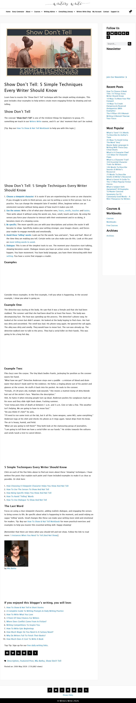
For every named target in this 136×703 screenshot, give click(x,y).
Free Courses (112, 225)
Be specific (11, 224)
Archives (110, 236)
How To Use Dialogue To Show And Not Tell (26, 500)
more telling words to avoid (22, 242)
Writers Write (35, 121)
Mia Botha (11, 568)
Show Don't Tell (53, 661)
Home (8, 12)
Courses (37, 12)
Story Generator (18, 12)
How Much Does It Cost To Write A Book (24, 639)
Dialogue (10, 245)
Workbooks (111, 222)
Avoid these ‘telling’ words (18, 235)
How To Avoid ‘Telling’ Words (20, 496)
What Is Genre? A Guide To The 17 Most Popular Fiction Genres (119, 182)
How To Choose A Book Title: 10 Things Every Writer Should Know (117, 93)
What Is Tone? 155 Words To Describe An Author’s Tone (118, 135)
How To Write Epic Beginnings (20, 628)
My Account (96, 12)
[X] (30, 653)
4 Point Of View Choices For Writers (22, 618)
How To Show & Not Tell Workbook (33, 128)
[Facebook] (7, 653)
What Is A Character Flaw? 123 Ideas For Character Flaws (118, 154)
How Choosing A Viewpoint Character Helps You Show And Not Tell (37, 486)
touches (75, 210)
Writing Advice (49, 12)
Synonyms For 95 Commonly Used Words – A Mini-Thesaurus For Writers (118, 196)
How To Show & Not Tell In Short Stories (25, 607)
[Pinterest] (24, 653)
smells (68, 210)
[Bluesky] (13, 653)
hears (61, 210)
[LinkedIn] (18, 653)
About (28, 12)
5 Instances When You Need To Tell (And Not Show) (34, 535)
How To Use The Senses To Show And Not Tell (27, 489)
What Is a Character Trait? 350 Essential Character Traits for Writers (118, 162)
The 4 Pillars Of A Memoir (118, 113)
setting (9, 256)
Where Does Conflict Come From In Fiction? (26, 621)
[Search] (129, 43)
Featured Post (27, 661)
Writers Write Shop (84, 12)
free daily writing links (37, 645)
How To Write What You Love (19, 614)
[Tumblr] (35, 653)
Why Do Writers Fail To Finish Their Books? (26, 635)
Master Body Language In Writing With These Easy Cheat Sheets (117, 147)
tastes (86, 210)
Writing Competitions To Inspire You (23, 625)
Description (13, 661)
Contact (106, 12)
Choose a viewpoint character (20, 196)
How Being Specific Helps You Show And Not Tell (28, 493)
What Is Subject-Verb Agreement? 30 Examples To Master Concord (118, 189)
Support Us (115, 12)
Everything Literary (66, 12)
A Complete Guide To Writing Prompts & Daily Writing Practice (35, 611)
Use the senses (13, 210)
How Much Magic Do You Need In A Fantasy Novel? (29, 632)
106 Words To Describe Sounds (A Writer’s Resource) (117, 169)
